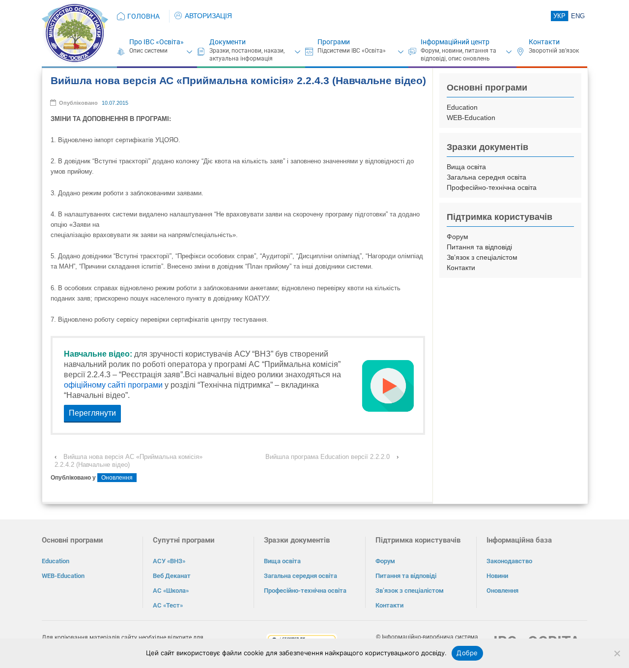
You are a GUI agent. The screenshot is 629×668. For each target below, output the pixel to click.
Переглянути (92, 413)
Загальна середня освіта (486, 177)
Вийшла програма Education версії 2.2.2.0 (327, 456)
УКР (559, 16)
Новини (497, 575)
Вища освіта (466, 167)
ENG (578, 16)
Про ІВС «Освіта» (156, 42)
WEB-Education (471, 117)
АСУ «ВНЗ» (169, 561)
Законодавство (509, 561)
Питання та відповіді (479, 247)
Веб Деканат (172, 575)
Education (462, 107)
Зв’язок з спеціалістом (482, 257)
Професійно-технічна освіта (492, 187)
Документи (227, 42)
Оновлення (117, 477)
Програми (333, 42)
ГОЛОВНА (143, 16)
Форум (457, 237)
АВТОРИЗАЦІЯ (208, 16)
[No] (617, 653)
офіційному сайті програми (113, 385)
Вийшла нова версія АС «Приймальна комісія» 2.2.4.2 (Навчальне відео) (128, 460)
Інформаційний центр (455, 42)
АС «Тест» (168, 605)
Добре (467, 653)
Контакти (544, 42)
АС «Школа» (171, 590)
